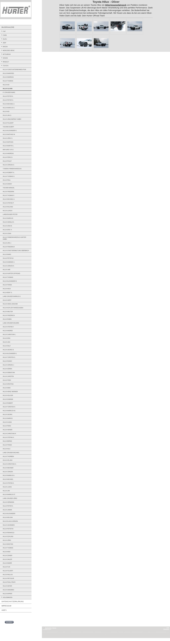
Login (167, 627)
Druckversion (48, 628)
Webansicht (166, 629)
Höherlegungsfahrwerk (115, 5)
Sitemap (54, 628)
